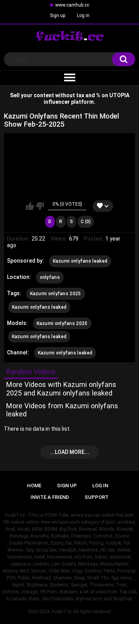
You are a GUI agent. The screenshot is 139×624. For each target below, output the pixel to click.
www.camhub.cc (72, 5)
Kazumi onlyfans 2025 (55, 293)
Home (34, 485)
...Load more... (69, 452)
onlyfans (50, 277)
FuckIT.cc (61, 611)
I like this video (30, 206)
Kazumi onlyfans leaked (80, 261)
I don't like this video (40, 206)
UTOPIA (119, 95)
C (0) (86, 221)
